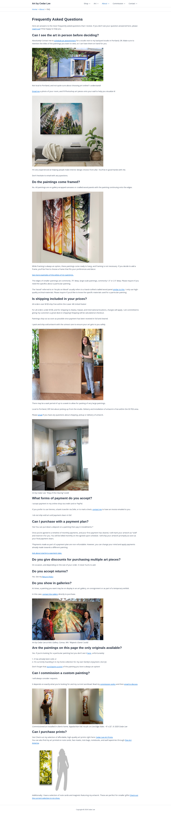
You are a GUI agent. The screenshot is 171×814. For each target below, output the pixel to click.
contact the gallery (50, 594)
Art (95, 3)
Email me (36, 91)
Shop (86, 3)
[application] (89, 3)
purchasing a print (55, 666)
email (40, 415)
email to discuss (131, 684)
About (104, 3)
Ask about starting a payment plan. (47, 553)
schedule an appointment (65, 40)
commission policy (108, 684)
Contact (132, 3)
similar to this (119, 289)
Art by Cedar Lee (41, 3)
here (89, 653)
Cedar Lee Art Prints (104, 737)
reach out (36, 29)
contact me (97, 509)
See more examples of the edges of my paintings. (53, 275)
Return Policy (47, 576)
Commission (118, 3)
